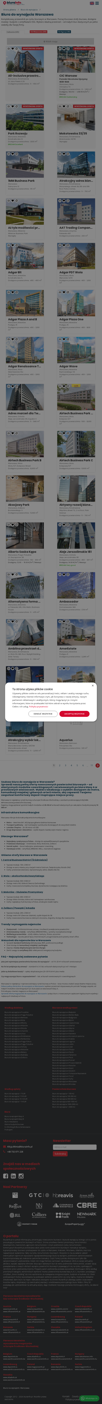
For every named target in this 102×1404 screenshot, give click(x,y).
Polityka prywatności (38, 706)
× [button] (93, 686)
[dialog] (51, 702)
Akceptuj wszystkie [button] (74, 714)
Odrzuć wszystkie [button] (43, 714)
